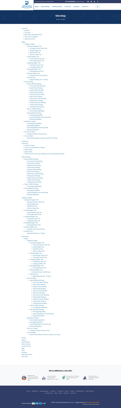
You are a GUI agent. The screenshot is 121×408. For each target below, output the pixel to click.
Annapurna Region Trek (34, 46)
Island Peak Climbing (36, 88)
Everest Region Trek (33, 57)
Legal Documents (29, 39)
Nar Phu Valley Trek (36, 54)
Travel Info (67, 6)
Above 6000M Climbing (34, 84)
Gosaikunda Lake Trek (36, 65)
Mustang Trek (31, 77)
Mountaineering (44, 391)
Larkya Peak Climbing (36, 92)
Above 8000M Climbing (34, 113)
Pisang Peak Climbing (36, 100)
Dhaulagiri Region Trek (34, 69)
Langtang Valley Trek (36, 67)
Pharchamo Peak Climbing (38, 98)
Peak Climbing (45, 6)
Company (76, 6)
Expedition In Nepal (30, 121)
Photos (24, 338)
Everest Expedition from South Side (40, 117)
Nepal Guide (28, 152)
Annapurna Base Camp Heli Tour (37, 134)
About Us (27, 30)
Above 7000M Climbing (34, 109)
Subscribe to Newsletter (92, 402)
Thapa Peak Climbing (36, 105)
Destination (25, 236)
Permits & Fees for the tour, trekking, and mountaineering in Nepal (44, 154)
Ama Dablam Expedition (37, 111)
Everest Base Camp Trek (37, 59)
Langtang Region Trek (33, 63)
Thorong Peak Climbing (37, 107)
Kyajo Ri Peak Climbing (37, 90)
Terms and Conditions (31, 37)
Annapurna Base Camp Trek (38, 48)
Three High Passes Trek (37, 61)
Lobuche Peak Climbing (37, 94)
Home (57, 19)
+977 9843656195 (70, 1)
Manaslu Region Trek (33, 73)
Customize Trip (26, 346)
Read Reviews (26, 342)
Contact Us (85, 6)
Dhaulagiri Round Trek (36, 71)
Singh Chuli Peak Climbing (38, 102)
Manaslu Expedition (36, 119)
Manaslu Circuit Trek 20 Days (38, 75)
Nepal (36, 6)
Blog (23, 348)
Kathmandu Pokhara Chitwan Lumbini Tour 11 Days (42, 138)
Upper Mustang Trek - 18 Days (39, 79)
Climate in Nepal (29, 145)
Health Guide (28, 150)
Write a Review (26, 344)
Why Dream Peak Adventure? (33, 35)
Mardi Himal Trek (35, 52)
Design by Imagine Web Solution (91, 404)
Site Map (24, 352)
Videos (24, 340)
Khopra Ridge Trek (35, 50)
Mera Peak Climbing (36, 96)
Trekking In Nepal (57, 6)
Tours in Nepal (28, 136)
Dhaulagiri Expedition (36, 115)
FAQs (23, 350)
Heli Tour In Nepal (29, 132)
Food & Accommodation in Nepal (34, 147)
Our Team (27, 32)
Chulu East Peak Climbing (37, 86)
